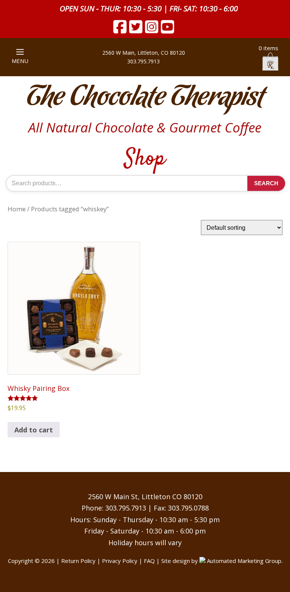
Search (266, 183)
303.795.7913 (125, 507)
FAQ (149, 560)
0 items (268, 48)
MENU (20, 61)
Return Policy (78, 560)
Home (17, 209)
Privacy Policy (119, 560)
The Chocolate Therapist (145, 98)
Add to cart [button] (33, 429)
